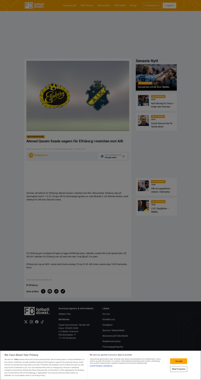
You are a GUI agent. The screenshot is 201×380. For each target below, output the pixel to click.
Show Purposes (179, 369)
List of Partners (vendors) (101, 366)
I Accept (178, 361)
